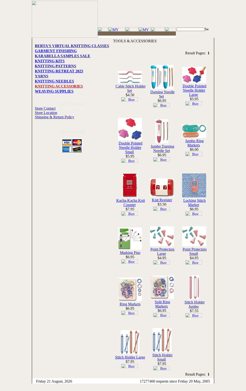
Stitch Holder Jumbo (194, 304)
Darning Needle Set (162, 94)
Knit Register (162, 200)
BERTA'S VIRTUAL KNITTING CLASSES (72, 46)
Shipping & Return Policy (54, 117)
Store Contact (45, 108)
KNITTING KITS (50, 61)
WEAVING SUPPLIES (54, 91)
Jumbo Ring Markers (194, 143)
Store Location (46, 113)
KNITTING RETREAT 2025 (59, 71)
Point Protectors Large (162, 251)
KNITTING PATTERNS (55, 66)
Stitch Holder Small (162, 357)
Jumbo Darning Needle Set (162, 148)
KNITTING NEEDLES (54, 81)
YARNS (41, 76)
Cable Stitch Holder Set (131, 88)
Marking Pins (130, 253)
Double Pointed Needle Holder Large (194, 90)
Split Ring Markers (162, 304)
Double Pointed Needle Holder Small (130, 147)
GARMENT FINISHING (56, 51)
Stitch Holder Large (130, 357)
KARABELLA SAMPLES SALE (62, 56)
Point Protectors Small (195, 251)
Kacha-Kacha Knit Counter (130, 202)
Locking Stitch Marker (194, 202)
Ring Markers (130, 304)
